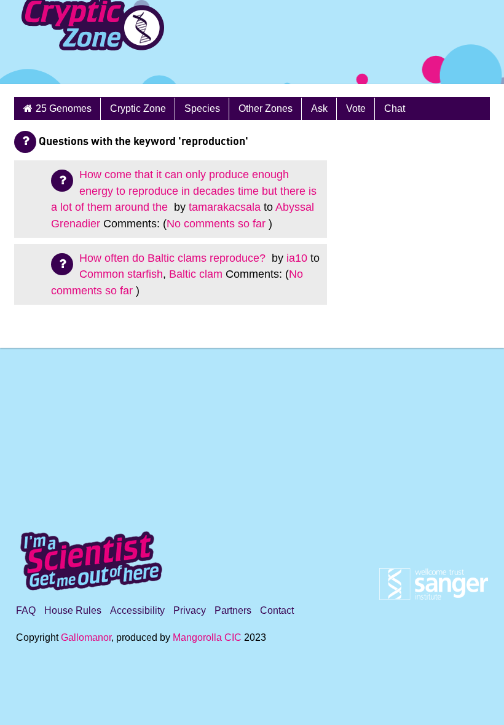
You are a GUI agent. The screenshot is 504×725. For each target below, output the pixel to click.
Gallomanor (86, 637)
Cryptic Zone (138, 108)
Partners (233, 610)
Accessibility (137, 610)
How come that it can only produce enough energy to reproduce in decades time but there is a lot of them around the (184, 190)
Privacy (189, 610)
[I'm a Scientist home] (93, 556)
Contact (277, 610)
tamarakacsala (225, 207)
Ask (319, 108)
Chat (394, 108)
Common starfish (121, 274)
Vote (356, 108)
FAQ (26, 610)
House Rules (72, 610)
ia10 (296, 258)
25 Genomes (64, 108)
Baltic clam (195, 274)
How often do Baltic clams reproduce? (174, 258)
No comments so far (216, 224)
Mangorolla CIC (207, 637)
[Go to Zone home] (82, 42)
